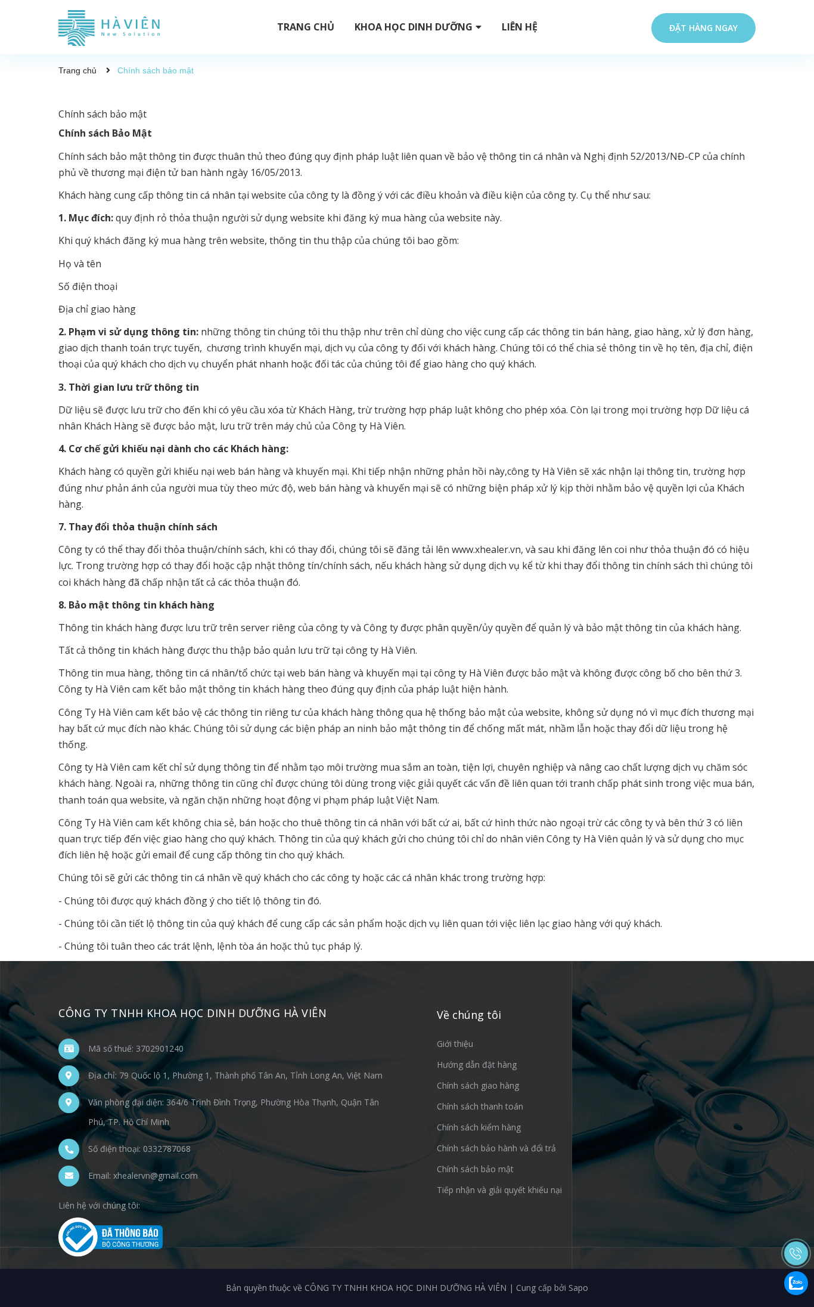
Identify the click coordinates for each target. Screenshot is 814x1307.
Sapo (578, 1287)
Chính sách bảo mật (102, 113)
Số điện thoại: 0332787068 (139, 1148)
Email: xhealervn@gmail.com (143, 1175)
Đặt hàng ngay (703, 27)
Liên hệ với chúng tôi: (99, 1205)
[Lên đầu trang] (796, 1194)
